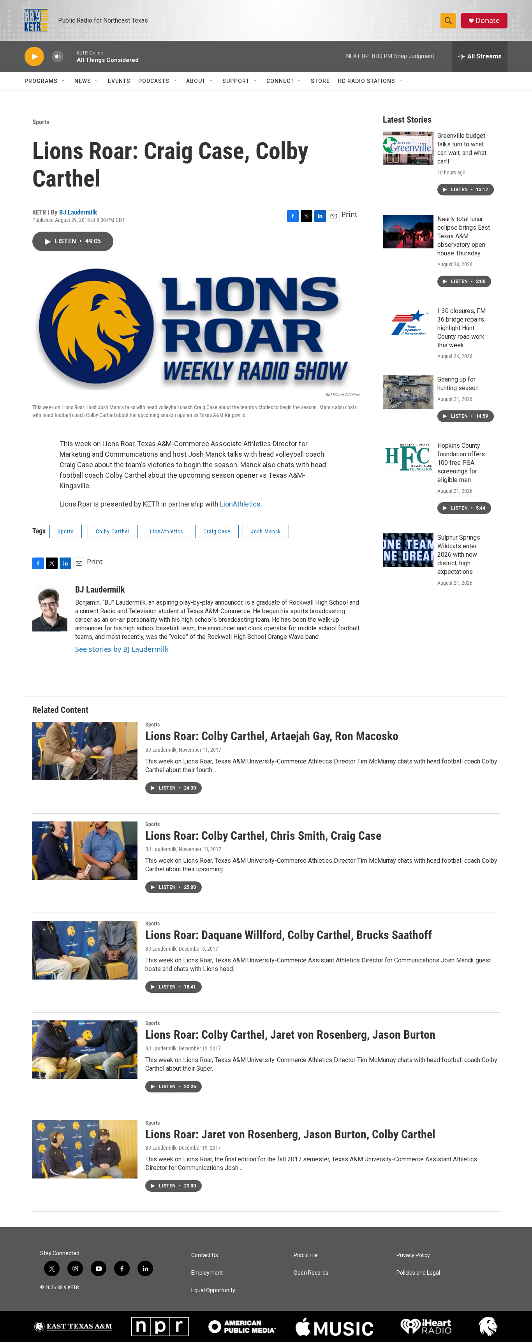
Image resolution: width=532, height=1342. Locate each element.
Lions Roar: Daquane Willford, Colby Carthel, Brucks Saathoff (288, 935)
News (82, 81)
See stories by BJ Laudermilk (122, 649)
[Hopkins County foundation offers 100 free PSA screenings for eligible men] (408, 458)
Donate (488, 20)
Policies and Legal (418, 1273)
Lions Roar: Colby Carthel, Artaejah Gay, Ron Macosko (271, 736)
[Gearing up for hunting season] (408, 392)
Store (320, 81)
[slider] (70, 56)
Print (350, 214)
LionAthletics (240, 504)
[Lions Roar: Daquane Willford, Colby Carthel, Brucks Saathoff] (84, 950)
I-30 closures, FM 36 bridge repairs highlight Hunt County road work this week (461, 328)
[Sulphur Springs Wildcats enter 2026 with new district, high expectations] (408, 550)
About (196, 81)
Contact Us (204, 1255)
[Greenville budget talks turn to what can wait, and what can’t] (408, 148)
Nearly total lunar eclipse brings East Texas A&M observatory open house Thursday (463, 236)
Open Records (311, 1273)
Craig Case (217, 531)
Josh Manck (266, 531)
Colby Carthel (113, 531)
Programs (41, 81)
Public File (306, 1255)
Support (236, 81)
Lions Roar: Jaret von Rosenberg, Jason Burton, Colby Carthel (290, 1134)
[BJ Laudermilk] (49, 608)
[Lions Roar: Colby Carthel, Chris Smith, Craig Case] (84, 850)
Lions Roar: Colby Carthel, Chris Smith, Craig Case (263, 835)
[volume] (57, 56)
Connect (280, 81)
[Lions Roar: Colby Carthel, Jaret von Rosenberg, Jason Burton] (84, 1049)
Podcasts (153, 81)
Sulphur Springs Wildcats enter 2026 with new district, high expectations (458, 554)
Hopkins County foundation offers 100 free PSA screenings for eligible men (461, 463)
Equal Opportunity (213, 1290)
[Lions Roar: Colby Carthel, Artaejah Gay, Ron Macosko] (84, 751)
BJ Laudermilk (78, 212)
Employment (207, 1273)
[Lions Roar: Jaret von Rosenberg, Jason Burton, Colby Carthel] (84, 1149)
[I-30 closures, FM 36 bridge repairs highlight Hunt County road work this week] (408, 323)
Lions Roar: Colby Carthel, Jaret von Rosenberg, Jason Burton (290, 1034)
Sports (40, 122)
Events (119, 81)
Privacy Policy (413, 1255)
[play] (34, 56)
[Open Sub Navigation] (63, 81)
